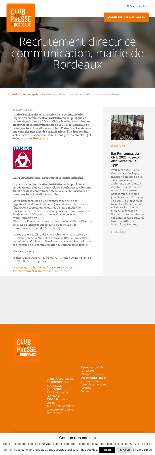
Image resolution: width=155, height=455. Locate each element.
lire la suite (40, 138)
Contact (86, 391)
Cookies (86, 388)
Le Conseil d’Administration (92, 372)
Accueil (12, 94)
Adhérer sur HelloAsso (127, 17)
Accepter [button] (107, 449)
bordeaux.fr (62, 271)
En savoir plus (142, 449)
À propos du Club (92, 367)
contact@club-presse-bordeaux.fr (60, 411)
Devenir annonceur (93, 384)
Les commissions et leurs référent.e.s (93, 379)
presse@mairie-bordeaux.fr (30, 267)
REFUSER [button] (124, 449)
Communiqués (29, 94)
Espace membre (138, 6)
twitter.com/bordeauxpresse (32, 271)
